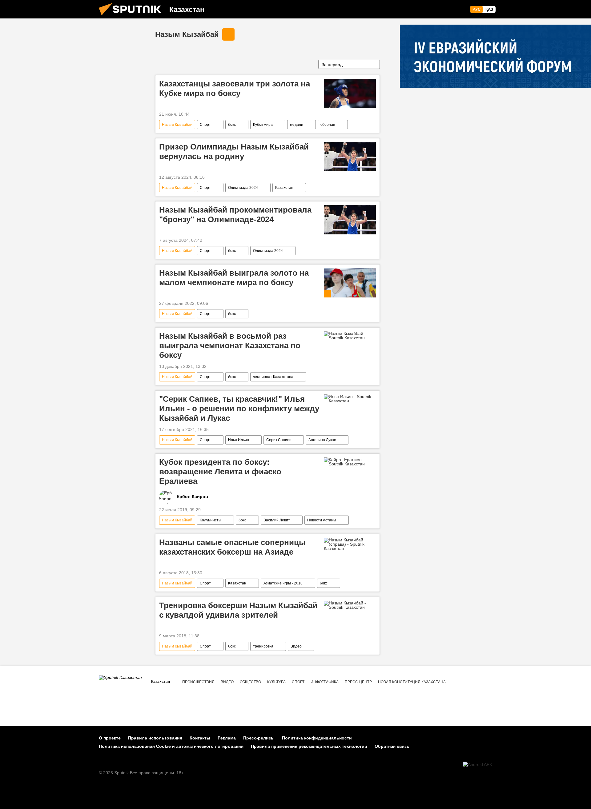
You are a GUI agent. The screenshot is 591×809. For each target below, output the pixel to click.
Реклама (227, 737)
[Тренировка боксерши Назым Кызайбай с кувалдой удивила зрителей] (350, 605)
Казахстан (284, 187)
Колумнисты (210, 520)
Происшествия (198, 682)
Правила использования (155, 737)
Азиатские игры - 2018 (283, 583)
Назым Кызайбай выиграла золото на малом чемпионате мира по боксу (234, 277)
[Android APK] (477, 764)
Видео (296, 646)
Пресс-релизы (259, 737)
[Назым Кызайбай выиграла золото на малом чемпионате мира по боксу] (350, 282)
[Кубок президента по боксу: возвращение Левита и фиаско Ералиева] (350, 461)
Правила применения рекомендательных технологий (309, 746)
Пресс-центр (358, 682)
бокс (232, 124)
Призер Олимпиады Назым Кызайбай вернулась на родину (234, 151)
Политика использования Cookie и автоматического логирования (171, 746)
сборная (327, 124)
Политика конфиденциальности (317, 737)
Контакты (200, 737)
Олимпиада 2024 (243, 187)
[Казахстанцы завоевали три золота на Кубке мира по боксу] (350, 93)
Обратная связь (392, 746)
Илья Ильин (238, 440)
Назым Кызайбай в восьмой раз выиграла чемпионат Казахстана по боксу (229, 345)
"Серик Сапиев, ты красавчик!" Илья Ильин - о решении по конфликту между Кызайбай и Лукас (239, 408)
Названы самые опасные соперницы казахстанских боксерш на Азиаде (232, 547)
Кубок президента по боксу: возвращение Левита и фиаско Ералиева (220, 471)
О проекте (110, 737)
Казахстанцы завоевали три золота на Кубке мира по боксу (234, 88)
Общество (250, 682)
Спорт (205, 124)
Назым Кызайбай (187, 34)
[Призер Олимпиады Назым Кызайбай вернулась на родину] (350, 156)
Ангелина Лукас (322, 440)
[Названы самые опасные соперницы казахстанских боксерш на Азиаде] (350, 544)
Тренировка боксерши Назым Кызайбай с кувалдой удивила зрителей (238, 610)
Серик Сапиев (278, 440)
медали (296, 124)
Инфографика (325, 682)
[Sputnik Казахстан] (132, 16)
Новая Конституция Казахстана (412, 682)
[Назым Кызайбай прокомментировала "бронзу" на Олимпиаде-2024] (350, 219)
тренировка (263, 646)
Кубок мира (263, 124)
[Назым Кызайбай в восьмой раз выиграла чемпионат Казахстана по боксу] (350, 335)
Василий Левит (276, 520)
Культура (276, 682)
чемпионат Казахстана (273, 377)
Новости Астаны (321, 520)
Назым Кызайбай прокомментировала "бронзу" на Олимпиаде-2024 (235, 214)
